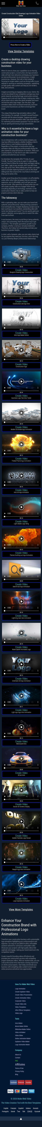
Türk (23, 1111)
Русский (37, 1111)
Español (21, 1108)
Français (13, 1108)
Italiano (28, 1108)
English (6, 1108)
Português (5, 1111)
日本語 (29, 1111)
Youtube (28, 1082)
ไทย (18, 1111)
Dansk (13, 1111)
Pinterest (21, 1082)
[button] (21, 257)
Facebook (13, 1082)
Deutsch (35, 1108)
